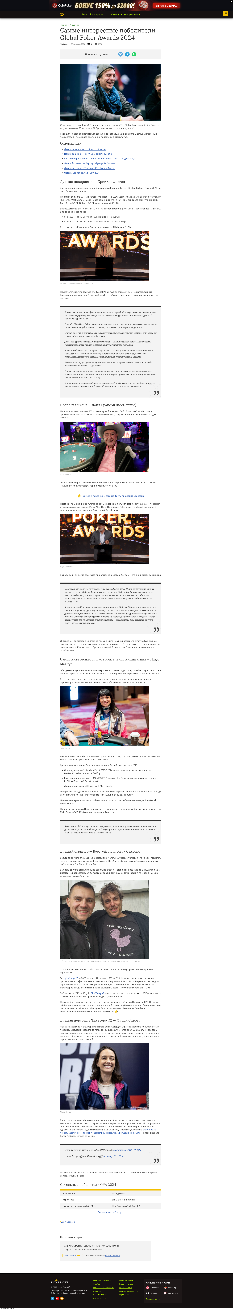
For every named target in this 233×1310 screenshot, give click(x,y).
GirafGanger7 (97, 993)
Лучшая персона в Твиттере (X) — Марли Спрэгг (89, 168)
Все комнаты (151, 1299)
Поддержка (98, 1298)
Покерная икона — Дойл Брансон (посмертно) (88, 153)
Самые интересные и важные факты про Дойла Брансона (113, 495)
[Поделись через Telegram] (127, 54)
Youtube (57, 1298)
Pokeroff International (102, 1280)
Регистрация (97, 14)
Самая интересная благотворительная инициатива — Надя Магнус (99, 158)
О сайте (96, 1284)
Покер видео (98, 1291)
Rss (62, 1298)
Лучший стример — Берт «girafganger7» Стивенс (89, 163)
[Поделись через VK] (113, 54)
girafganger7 (71, 978)
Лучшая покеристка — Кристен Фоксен (85, 149)
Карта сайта (124, 1295)
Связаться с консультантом (125, 14)
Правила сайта (125, 1287)
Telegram (52, 1298)
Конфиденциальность (128, 1291)
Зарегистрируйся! (112, 1255)
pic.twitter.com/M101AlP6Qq (127, 1150)
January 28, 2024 (113, 1156)
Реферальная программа (103, 1287)
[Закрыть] (231, 1)
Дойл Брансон (67, 1222)
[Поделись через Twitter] (120, 54)
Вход (84, 14)
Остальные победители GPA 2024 (81, 172)
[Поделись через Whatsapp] (134, 54)
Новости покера (100, 1295)
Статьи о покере (126, 1284)
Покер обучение (126, 1280)
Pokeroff (62, 14)
